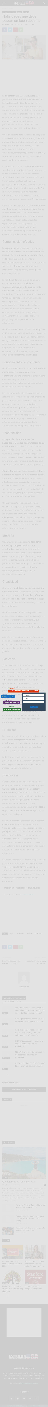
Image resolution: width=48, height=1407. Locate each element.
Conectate (34, 707)
